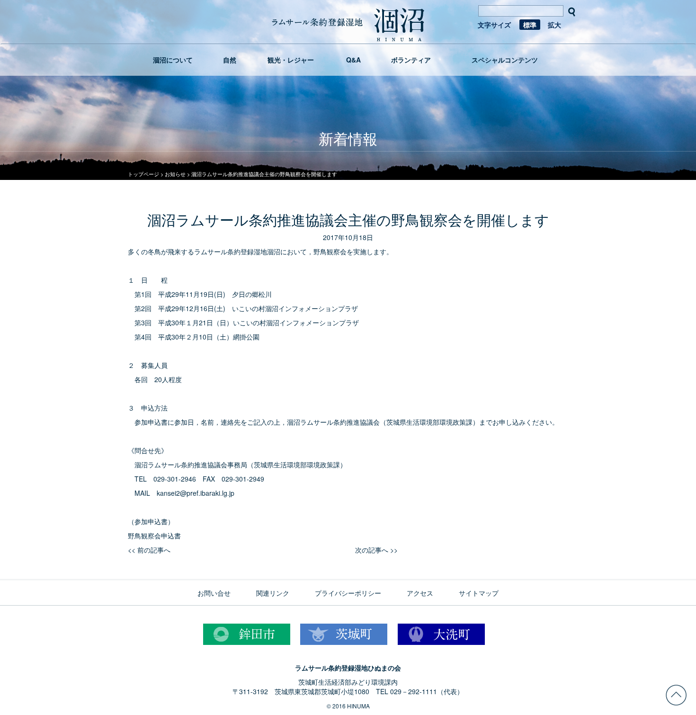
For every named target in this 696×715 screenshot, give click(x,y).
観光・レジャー (291, 59)
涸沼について (173, 59)
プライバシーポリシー (348, 593)
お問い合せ (214, 593)
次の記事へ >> (376, 549)
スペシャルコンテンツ (505, 59)
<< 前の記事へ (149, 549)
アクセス (420, 593)
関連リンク (272, 593)
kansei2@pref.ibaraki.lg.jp (195, 493)
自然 (229, 59)
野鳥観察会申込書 (154, 535)
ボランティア (411, 59)
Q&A (353, 59)
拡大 (554, 24)
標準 (529, 24)
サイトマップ (479, 593)
